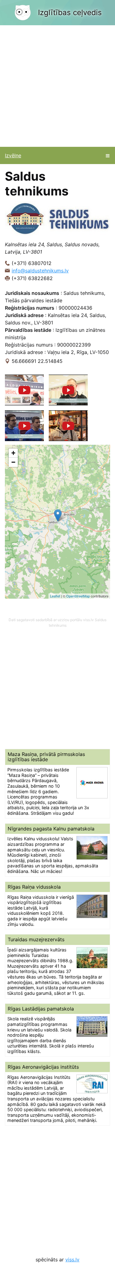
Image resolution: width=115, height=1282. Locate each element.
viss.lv (72, 1259)
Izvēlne (13, 155)
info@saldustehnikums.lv (40, 270)
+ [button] (13, 453)
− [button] (13, 462)
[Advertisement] (57, 86)
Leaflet (55, 595)
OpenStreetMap (78, 595)
